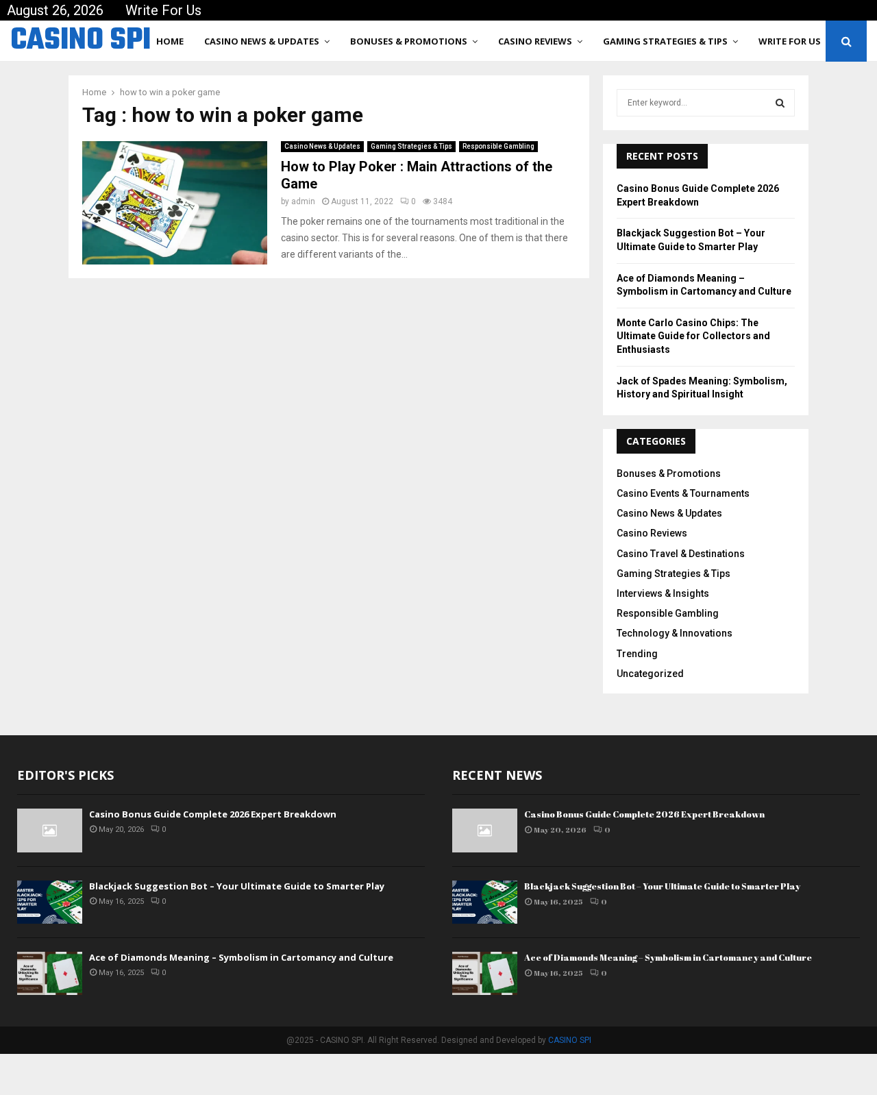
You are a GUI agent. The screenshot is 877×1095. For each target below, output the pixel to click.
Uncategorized (650, 673)
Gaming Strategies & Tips (665, 41)
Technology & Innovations (674, 633)
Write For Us (163, 10)
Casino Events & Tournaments (683, 493)
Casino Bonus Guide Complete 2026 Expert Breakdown (212, 814)
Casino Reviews (535, 41)
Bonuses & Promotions (408, 41)
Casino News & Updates (261, 41)
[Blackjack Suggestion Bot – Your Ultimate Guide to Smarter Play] (49, 902)
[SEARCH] (780, 102)
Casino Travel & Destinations (681, 553)
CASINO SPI (80, 41)
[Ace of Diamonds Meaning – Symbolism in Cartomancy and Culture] (49, 973)
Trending (637, 653)
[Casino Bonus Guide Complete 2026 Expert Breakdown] (49, 830)
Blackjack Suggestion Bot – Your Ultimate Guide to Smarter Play (236, 886)
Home (170, 41)
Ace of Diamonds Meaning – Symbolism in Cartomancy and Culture (241, 957)
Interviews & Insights (663, 593)
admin (303, 201)
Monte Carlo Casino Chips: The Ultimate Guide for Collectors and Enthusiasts (693, 336)
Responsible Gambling (498, 146)
